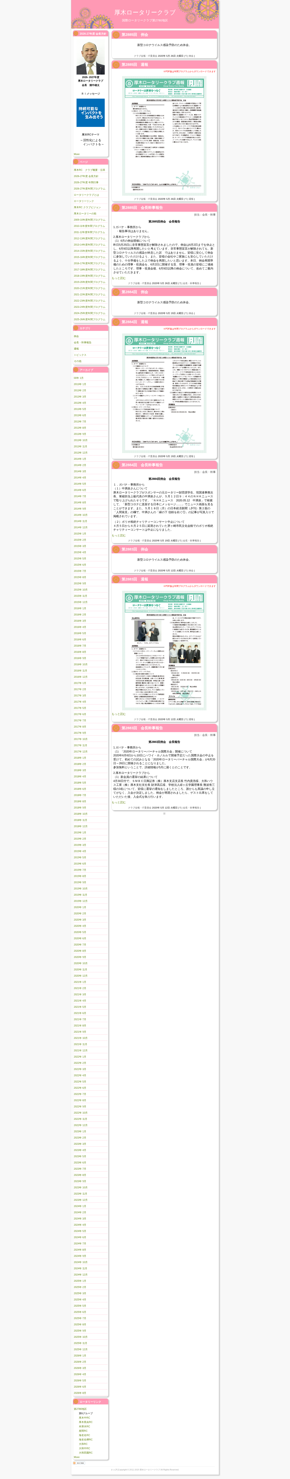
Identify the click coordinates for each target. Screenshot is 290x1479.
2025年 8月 (80, 1324)
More (77, 154)
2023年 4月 (80, 1150)
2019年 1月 (80, 832)
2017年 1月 (80, 683)
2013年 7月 (80, 421)
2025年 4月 (80, 1299)
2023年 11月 (80, 1193)
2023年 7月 (80, 1168)
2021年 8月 (80, 1025)
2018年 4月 (80, 776)
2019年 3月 (80, 845)
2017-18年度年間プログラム (89, 269)
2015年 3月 (80, 546)
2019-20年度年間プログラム (89, 282)
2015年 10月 (81, 589)
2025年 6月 (80, 1312)
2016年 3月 (80, 620)
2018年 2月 (80, 764)
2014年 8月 (80, 502)
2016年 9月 (80, 658)
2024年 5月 (80, 1231)
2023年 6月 (80, 1162)
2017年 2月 (80, 689)
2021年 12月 (81, 1050)
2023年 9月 (80, 1181)
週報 (191, 199)
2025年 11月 (80, 1343)
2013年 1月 (80, 384)
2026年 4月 (80, 1374)
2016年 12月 (81, 676)
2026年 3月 (80, 1368)
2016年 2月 (80, 614)
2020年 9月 (80, 957)
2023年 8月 (80, 1175)
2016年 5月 (80, 633)
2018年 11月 (80, 820)
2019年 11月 (80, 894)
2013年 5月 (80, 409)
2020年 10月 (81, 963)
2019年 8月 (80, 876)
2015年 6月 (80, 564)
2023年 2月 (80, 1137)
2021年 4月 (80, 1000)
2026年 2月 (80, 1361)
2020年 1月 (80, 907)
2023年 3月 (80, 1143)
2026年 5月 (80, 1380)
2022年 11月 (80, 1118)
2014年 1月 (80, 458)
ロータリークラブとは (86, 194)
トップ (114, 1470)
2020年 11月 (80, 969)
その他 (77, 361)
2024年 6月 (80, 1237)
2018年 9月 (80, 807)
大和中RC (84, 1448)
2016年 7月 (80, 645)
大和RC (83, 1443)
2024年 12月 (81, 1274)
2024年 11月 (80, 1268)
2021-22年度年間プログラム (89, 294)
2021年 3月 (80, 994)
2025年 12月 (81, 1349)
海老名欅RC (86, 1439)
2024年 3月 (80, 1218)
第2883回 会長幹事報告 (142, 728)
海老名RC (84, 1435)
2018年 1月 (80, 757)
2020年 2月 (80, 913)
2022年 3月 (80, 1069)
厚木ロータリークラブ (145, 12)
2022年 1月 (80, 1056)
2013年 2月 (80, 390)
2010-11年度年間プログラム (89, 226)
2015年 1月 (80, 533)
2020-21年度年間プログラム (89, 288)
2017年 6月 (80, 714)
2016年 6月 (80, 639)
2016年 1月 (80, 608)
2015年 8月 (80, 577)
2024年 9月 (80, 1255)
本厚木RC (84, 1426)
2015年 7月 (80, 571)
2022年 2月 (80, 1062)
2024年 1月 (80, 1206)
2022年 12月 (81, 1125)
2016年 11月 (80, 670)
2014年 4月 (80, 477)
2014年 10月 (81, 514)
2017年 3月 (80, 695)
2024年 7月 (80, 1243)
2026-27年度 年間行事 (86, 182)
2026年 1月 (80, 1355)
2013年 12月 (81, 452)
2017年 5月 (80, 708)
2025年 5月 (80, 1305)
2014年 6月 (80, 490)
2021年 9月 (80, 1031)
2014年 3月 (80, 471)
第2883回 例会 (135, 549)
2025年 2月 (80, 1287)
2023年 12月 (81, 1199)
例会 (191, 56)
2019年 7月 (80, 869)
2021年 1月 (80, 982)
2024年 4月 (80, 1224)
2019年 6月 (80, 863)
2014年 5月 (80, 483)
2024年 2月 (80, 1212)
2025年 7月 (80, 1318)
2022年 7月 (80, 1094)
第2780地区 (80, 1408)
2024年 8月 (80, 1249)
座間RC (83, 1430)
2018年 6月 (80, 788)
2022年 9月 (80, 1106)
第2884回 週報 (135, 322)
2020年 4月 (80, 925)
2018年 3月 (80, 770)
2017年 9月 (80, 732)
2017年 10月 (81, 739)
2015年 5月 (80, 558)
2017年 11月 (80, 745)
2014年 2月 (80, 465)
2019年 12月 (81, 901)
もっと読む (119, 278)
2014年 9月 (80, 508)
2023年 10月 (81, 1187)
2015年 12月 (81, 602)
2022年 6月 (80, 1087)
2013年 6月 (80, 415)
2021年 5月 (80, 1006)
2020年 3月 (80, 919)
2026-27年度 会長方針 (86, 176)
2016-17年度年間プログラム (89, 263)
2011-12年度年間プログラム (89, 232)
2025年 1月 (80, 1280)
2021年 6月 (80, 1013)
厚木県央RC (86, 1422)
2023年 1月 (80, 1131)
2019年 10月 (81, 888)
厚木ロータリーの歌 (85, 213)
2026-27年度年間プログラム (89, 188)
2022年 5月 (80, 1081)
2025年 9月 (80, 1330)
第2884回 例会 (135, 292)
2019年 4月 (80, 851)
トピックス (80, 354)
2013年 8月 (80, 427)
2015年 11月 (80, 595)
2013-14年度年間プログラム (89, 244)
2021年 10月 (81, 1038)
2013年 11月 (80, 446)
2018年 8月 (80, 801)
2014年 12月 (81, 527)
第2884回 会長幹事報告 (142, 465)
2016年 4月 (80, 627)
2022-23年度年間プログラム (89, 300)
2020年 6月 (80, 938)
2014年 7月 (80, 496)
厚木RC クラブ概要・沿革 (89, 169)
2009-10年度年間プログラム (89, 219)
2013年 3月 (80, 396)
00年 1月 (79, 377)
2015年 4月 (80, 552)
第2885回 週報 (135, 64)
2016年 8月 (80, 651)
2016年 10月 (81, 664)
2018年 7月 (80, 795)
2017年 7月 (80, 720)
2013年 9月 (80, 434)
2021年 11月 (80, 1044)
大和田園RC (86, 1452)
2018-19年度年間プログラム (89, 275)
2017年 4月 (80, 701)
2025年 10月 (81, 1336)
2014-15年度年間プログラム (89, 250)
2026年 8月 (80, 1392)
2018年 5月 (80, 782)
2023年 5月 (80, 1156)
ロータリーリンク (84, 201)
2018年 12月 (81, 826)
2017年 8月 (80, 726)
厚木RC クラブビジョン (87, 207)
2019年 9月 (80, 882)
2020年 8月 (80, 950)
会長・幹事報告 (191, 283)
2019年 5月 (80, 857)
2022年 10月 (81, 1112)
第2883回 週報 (135, 579)
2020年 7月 (80, 944)
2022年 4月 (80, 1075)
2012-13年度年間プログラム (89, 238)
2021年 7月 (80, 1019)
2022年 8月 (80, 1100)
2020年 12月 (81, 975)
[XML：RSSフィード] (79, 1462)
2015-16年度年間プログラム (89, 257)
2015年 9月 (80, 583)
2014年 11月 (80, 521)
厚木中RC (84, 1417)
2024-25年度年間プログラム (89, 313)
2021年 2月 (80, 988)
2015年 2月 (80, 539)
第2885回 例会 (135, 34)
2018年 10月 (81, 813)
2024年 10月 (81, 1262)
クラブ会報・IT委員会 (145, 56)
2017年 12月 (81, 751)
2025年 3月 (80, 1293)
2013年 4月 (80, 402)
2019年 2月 (80, 838)
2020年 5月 (80, 932)
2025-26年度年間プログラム (89, 319)
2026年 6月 (80, 1386)
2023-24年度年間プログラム (89, 306)
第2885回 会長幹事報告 (142, 207)
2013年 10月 (81, 440)
